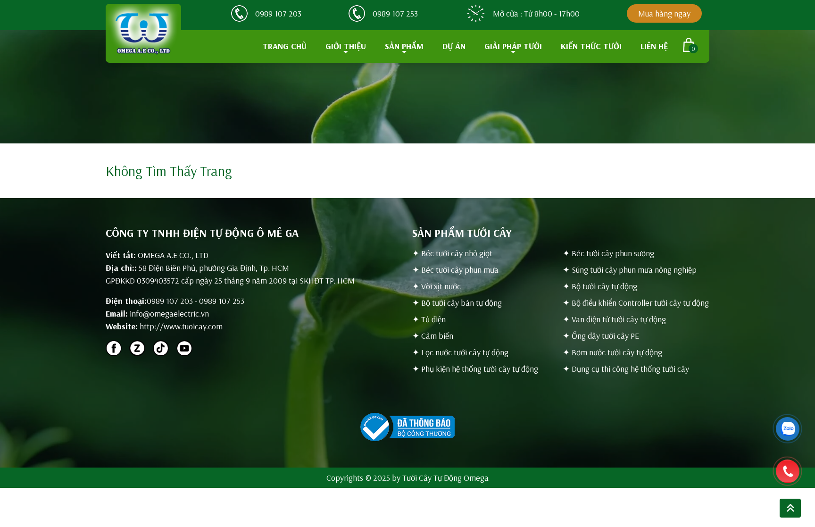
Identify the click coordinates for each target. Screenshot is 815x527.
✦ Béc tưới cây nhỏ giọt (452, 253)
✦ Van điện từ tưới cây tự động (614, 319)
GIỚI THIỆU (345, 46)
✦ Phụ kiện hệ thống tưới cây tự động (475, 368)
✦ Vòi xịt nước (436, 286)
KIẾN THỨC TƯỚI (591, 46)
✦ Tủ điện (429, 319)
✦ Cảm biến (432, 335)
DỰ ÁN (454, 46)
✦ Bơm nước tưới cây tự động (612, 352)
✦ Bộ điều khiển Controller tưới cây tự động (636, 302)
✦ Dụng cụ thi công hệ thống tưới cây (626, 368)
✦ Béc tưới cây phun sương (608, 253)
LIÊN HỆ (654, 46)
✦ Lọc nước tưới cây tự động (460, 352)
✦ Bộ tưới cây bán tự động (457, 302)
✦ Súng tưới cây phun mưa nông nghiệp (630, 269)
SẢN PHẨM (404, 46)
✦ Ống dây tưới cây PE (601, 335)
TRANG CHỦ (285, 46)
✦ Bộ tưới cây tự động (600, 286)
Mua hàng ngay (664, 13)
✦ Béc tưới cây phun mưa (455, 269)
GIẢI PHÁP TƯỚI (513, 46)
